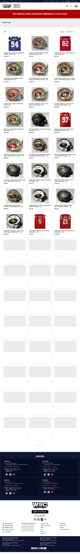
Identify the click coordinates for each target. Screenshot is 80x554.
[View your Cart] (71, 6)
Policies (61, 527)
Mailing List (62, 523)
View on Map (15, 466)
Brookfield (45, 461)
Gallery (42, 527)
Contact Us (43, 533)
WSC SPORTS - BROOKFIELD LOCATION (48, 537)
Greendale (45, 480)
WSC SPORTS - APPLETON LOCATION (10, 542)
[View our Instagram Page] (68, 1)
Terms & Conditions (64, 529)
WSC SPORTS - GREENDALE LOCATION (48, 542)
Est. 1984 (62, 1)
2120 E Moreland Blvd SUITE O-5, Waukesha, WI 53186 (16, 464)
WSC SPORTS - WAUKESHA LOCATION (10, 537)
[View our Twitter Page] (70, 1)
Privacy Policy (63, 525)
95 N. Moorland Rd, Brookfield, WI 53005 (52, 464)
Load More (40, 445)
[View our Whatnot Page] (42, 519)
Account (76, 1)
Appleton (6, 480)
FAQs (42, 529)
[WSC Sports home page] (40, 505)
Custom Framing (44, 523)
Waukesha (7, 461)
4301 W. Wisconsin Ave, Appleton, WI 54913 (14, 483)
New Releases (46, 1)
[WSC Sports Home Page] (11, 6)
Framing (51, 1)
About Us (43, 531)
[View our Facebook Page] (66, 1)
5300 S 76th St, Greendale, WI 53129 (51, 483)
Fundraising (56, 1)
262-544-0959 (41, 516)
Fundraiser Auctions (45, 525)
